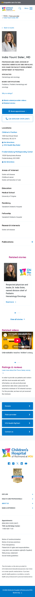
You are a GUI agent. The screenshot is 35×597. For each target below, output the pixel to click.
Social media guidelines (10, 556)
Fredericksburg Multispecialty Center (17, 152)
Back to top (16, 592)
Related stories (9, 103)
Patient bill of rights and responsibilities (15, 547)
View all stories (16, 319)
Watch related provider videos (15, 100)
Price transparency (8, 545)
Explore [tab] (5, 494)
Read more (10, 302)
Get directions (9, 142)
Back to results (9, 28)
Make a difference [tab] (8, 508)
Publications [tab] (7, 242)
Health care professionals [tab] (12, 499)
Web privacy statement (10, 553)
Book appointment (18, 111)
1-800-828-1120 (7, 529)
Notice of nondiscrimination (11, 539)
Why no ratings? (7, 93)
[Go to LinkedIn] (22, 463)
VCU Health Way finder (12, 145)
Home (5, 16)
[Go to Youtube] (26, 463)
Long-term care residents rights (13, 550)
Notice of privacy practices (11, 542)
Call (19, 119)
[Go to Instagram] (13, 463)
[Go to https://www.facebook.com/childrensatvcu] (9, 463)
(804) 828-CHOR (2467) (10, 523)
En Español (28, 550)
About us (5, 503)
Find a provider (14, 16)
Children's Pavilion (9, 132)
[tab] (17, 503)
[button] (20, 8)
